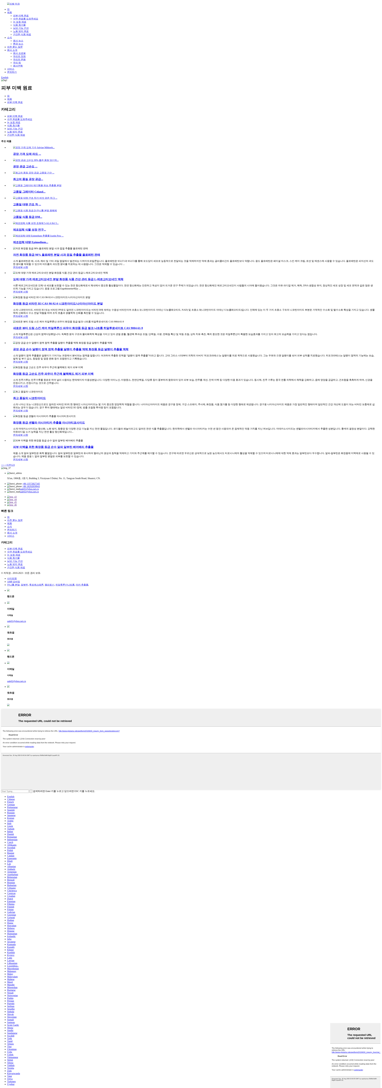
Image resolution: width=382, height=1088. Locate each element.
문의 (15, 267)
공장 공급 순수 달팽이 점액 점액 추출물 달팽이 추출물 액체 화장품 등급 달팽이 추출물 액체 (70, 349)
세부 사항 (23, 267)
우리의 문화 (19, 59)
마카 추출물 (82, 585)
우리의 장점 (19, 56)
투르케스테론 (36, 585)
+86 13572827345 (31, 483)
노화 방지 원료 (21, 31)
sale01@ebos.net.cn (29, 489)
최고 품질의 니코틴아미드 (29, 398)
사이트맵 (12, 578)
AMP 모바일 (13, 581)
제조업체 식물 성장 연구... (29, 229)
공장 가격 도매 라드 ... (27, 153)
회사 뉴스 (18, 40)
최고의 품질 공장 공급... (28, 179)
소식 (9, 37)
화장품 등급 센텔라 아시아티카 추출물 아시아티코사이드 (49, 422)
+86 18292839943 (31, 486)
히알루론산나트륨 (65, 585)
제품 (9, 12)
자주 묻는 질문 (15, 47)
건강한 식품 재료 (22, 34)
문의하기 (12, 72)
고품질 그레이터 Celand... (29, 191)
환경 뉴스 (18, 44)
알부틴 (24, 585)
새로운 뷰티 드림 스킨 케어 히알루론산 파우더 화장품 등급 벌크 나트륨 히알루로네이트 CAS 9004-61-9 (78, 328)
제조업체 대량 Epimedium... (30, 242)
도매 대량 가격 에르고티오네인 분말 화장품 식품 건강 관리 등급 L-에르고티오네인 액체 (68, 279)
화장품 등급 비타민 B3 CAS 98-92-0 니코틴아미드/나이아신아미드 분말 (58, 303)
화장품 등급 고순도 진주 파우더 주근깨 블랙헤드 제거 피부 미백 (53, 373)
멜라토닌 (49, 585)
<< (2, 465)
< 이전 (7, 465)
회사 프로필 (19, 53)
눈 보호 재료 (19, 22)
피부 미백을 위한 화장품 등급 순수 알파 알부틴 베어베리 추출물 (53, 446)
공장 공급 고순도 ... (25, 166)
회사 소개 (12, 50)
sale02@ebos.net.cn (29, 491)
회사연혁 (18, 66)
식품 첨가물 (19, 25)
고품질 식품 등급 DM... (27, 216)
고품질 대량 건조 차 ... (27, 204)
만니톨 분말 (13, 585)
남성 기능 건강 (21, 28)
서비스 (10, 69)
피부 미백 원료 (21, 15)
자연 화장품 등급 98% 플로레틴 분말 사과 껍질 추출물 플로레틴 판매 (56, 254)
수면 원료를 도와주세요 (25, 18)
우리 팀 (17, 62)
